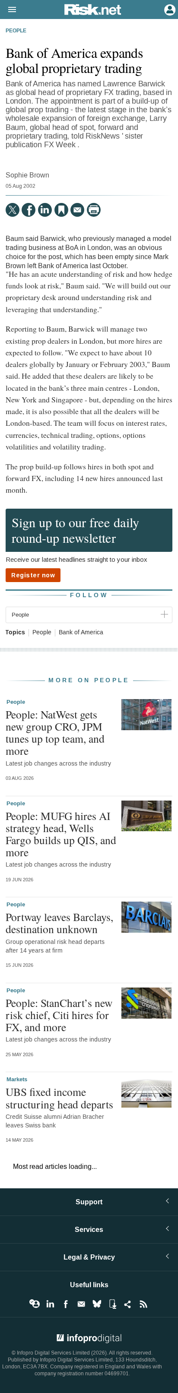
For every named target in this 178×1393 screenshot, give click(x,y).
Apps (112, 1304)
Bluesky (97, 1304)
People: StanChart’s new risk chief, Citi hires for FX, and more (59, 1015)
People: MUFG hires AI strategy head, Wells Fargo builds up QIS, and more (61, 834)
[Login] (169, 9)
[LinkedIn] (45, 210)
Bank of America (81, 632)
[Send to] (77, 210)
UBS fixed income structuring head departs (59, 1098)
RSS (143, 1304)
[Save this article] (61, 210)
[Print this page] (94, 210)
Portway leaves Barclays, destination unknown (59, 923)
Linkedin (50, 1304)
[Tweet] (12, 210)
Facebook (65, 1304)
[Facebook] (28, 210)
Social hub (128, 1304)
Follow (89, 595)
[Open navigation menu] (8, 10)
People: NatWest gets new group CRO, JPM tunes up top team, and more (55, 732)
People (16, 31)
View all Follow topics (34, 1304)
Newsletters (81, 1304)
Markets (16, 1079)
